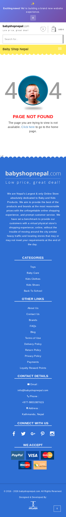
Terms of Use (33, 338)
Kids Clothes (33, 278)
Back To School (33, 290)
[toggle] (59, 48)
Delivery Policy (33, 344)
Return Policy (33, 350)
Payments (33, 362)
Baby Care (33, 272)
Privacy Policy (33, 356)
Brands (33, 320)
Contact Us (32, 314)
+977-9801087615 (33, 402)
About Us (33, 308)
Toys (33, 266)
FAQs (33, 326)
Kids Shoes (33, 284)
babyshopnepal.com (29, 491)
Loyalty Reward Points (33, 367)
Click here (28, 127)
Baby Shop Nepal (15, 49)
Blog (33, 332)
